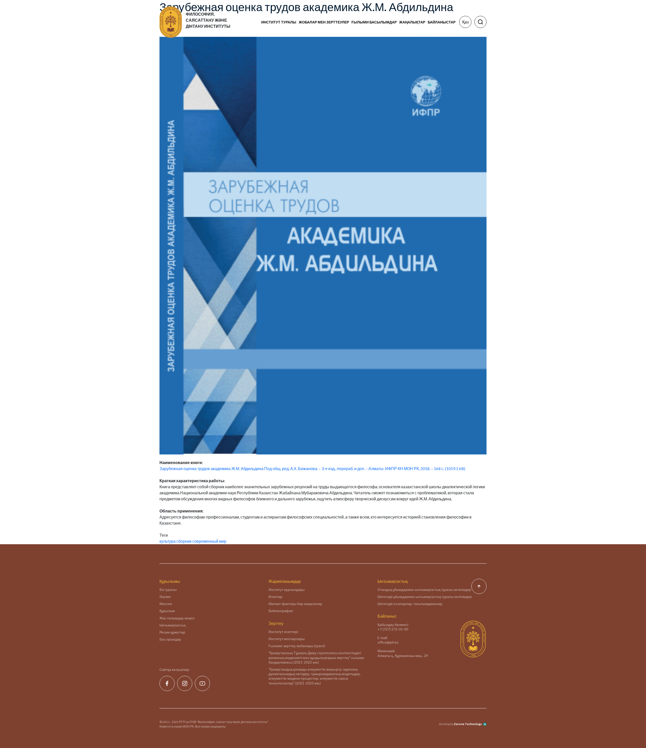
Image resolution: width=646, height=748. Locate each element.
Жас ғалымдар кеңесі (177, 618)
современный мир (209, 541)
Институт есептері (283, 631)
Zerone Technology (468, 724)
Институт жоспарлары (286, 639)
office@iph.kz (388, 642)
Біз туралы (168, 589)
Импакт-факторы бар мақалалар (295, 603)
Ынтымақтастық (172, 625)
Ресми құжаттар (172, 632)
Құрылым (167, 611)
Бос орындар (170, 639)
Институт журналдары (286, 589)
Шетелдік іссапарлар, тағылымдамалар (410, 603)
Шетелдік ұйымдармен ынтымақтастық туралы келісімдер (425, 596)
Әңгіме (165, 596)
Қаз (465, 21)
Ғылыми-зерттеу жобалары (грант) (296, 646)
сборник (184, 541)
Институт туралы (278, 22)
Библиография (280, 611)
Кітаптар (275, 596)
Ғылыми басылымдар (374, 22)
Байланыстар (441, 22)
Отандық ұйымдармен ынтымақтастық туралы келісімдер (424, 589)
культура (167, 541)
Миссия (165, 603)
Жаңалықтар (412, 22)
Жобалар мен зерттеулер (324, 22)
